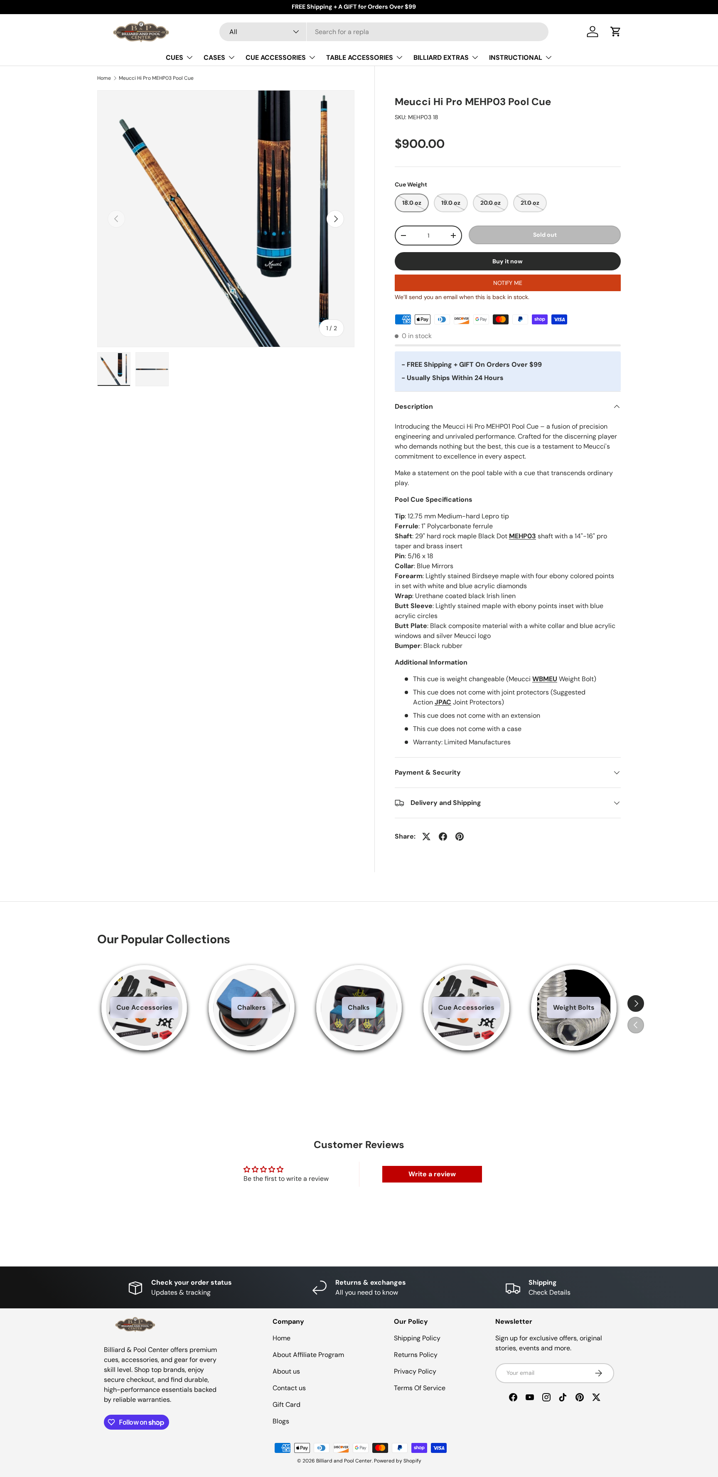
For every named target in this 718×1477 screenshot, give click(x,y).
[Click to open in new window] (426, 836)
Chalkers (251, 1007)
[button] (616, 31)
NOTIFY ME (507, 283)
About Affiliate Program (308, 1354)
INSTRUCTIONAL (515, 57)
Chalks (359, 1007)
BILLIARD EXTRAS (441, 57)
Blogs (281, 1421)
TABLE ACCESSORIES (359, 57)
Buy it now (507, 261)
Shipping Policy (417, 1338)
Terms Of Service (419, 1388)
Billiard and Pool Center (344, 1460)
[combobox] (384, 31)
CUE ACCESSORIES (276, 57)
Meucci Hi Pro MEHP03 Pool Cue (156, 78)
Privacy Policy (415, 1371)
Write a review (432, 1174)
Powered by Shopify (397, 1460)
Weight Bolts (574, 1007)
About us (286, 1371)
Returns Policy (416, 1354)
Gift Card (286, 1404)
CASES (214, 57)
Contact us (289, 1388)
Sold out (545, 234)
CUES (174, 57)
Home (104, 78)
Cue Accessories (144, 1007)
